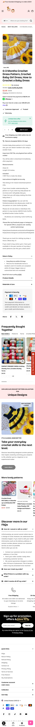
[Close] (30, 118)
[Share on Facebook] (11, 316)
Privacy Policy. (18, 632)
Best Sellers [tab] (5, 334)
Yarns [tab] (22, 334)
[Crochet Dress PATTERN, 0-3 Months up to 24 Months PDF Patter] (8, 488)
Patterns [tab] (15, 334)
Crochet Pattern (22, 501)
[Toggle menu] (2, 11)
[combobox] (17, 20)
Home (3, 27)
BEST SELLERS (13, 27)
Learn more (15, 123)
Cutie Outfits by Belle (15, 88)
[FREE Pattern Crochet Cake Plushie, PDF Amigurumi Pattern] (24, 490)
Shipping (5, 93)
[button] (33, 363)
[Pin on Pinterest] (22, 316)
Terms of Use (28, 630)
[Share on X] (16, 316)
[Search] (31, 21)
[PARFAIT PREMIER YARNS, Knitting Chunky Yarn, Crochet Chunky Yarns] (13, 350)
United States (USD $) (11, 700)
